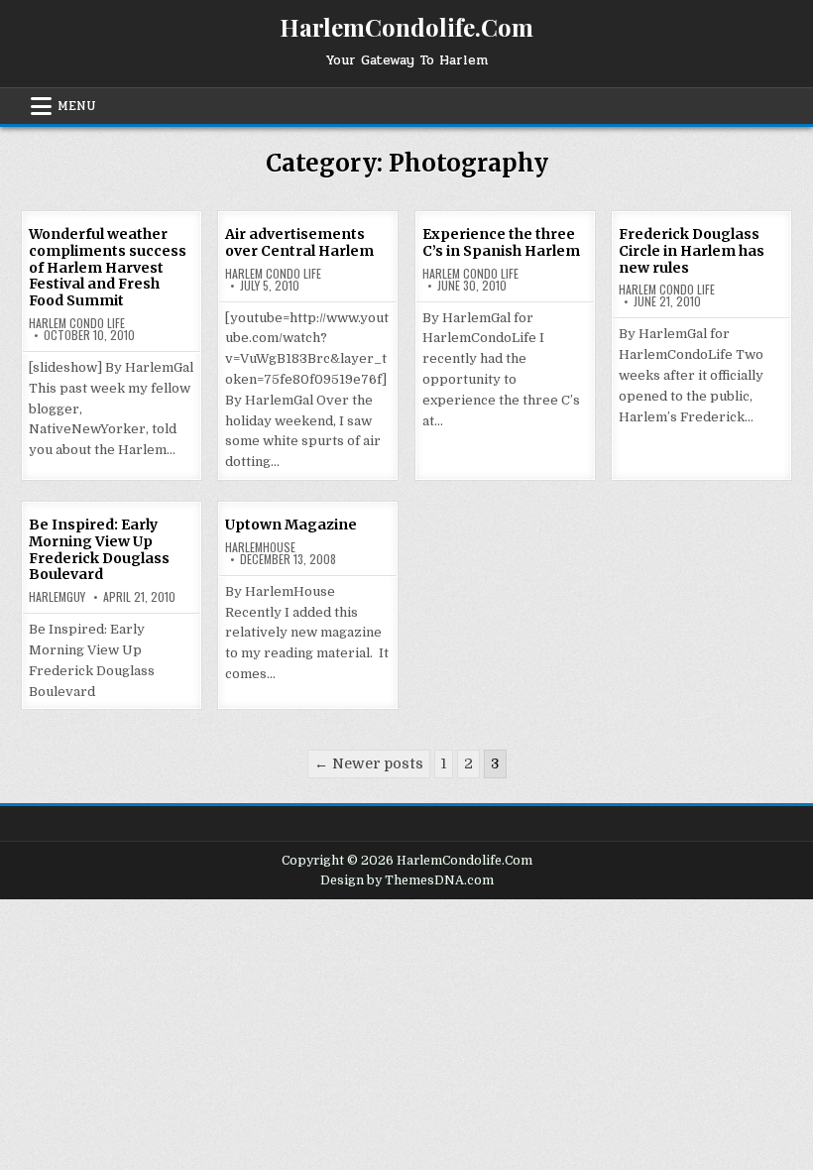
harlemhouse (260, 547)
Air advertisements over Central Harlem (299, 242)
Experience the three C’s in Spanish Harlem (501, 242)
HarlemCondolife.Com (406, 27)
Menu (77, 106)
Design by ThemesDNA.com (407, 880)
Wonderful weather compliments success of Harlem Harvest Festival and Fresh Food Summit (107, 267)
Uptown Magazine (291, 524)
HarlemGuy (57, 597)
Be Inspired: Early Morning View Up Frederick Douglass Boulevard (99, 549)
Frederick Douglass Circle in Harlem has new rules (691, 251)
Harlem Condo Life (77, 323)
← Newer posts (368, 763)
